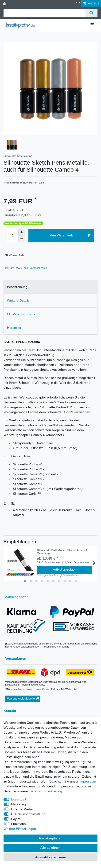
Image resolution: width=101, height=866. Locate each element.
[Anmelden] (5, 3)
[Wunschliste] (78, 3)
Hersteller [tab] (14, 327)
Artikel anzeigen (65, 569)
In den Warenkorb (60, 235)
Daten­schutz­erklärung (45, 791)
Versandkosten (38, 268)
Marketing (18, 804)
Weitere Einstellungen (20, 829)
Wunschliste (16, 255)
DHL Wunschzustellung (28, 814)
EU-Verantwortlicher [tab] (22, 314)
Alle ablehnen (50, 847)
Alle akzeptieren (50, 838)
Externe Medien (23, 809)
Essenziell (18, 799)
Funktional (19, 824)
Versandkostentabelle (21, 698)
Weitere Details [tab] (18, 300)
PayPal (16, 819)
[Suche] (91, 13)
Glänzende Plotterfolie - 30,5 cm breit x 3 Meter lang (62, 552)
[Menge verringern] (21, 239)
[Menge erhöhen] (21, 232)
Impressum (87, 781)
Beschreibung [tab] (17, 287)
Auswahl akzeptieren (50, 857)
